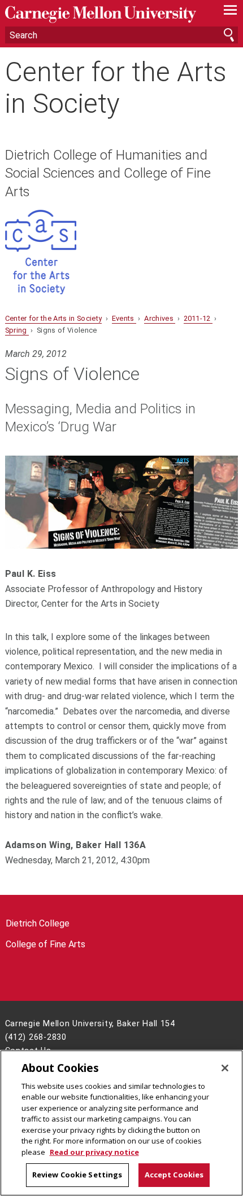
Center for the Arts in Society (116, 87)
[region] (121, 1123)
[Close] (224, 1068)
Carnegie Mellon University (104, 14)
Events (124, 318)
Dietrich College (38, 923)
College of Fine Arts (45, 944)
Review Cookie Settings (77, 1174)
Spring (17, 330)
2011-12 (198, 318)
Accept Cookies (174, 1174)
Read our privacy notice (94, 1152)
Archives (159, 318)
